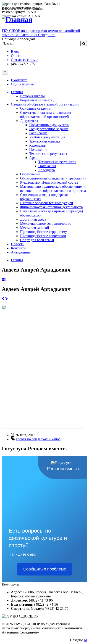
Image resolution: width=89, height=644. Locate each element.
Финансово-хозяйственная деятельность (51, 207)
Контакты (18, 248)
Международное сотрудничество (45, 223)
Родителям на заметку (37, 100)
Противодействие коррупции (43, 236)
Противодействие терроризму (43, 232)
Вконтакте (19, 80)
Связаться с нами (24, 60)
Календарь (37, 145)
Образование (30, 174)
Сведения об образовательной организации (45, 104)
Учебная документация (47, 137)
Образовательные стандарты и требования (53, 178)
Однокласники (22, 84)
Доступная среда (33, 219)
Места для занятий (34, 228)
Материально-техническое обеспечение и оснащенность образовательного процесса (53, 189)
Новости (17, 244)
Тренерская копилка (44, 141)
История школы (32, 96)
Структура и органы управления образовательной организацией (45, 115)
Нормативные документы (49, 125)
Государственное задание (48, 129)
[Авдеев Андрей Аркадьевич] (43, 427)
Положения (38, 149)
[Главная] (17, 19)
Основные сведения (35, 108)
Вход (15, 51)
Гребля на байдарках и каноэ (38, 439)
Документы (29, 121)
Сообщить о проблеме (44, 569)
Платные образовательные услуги (46, 203)
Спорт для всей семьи (37, 240)
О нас (15, 56)
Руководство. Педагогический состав (49, 182)
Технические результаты (48, 154)
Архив (34, 158)
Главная (17, 92)
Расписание (38, 133)
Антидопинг (21, 252)
